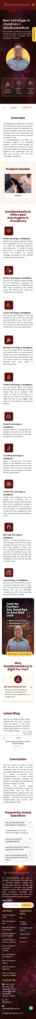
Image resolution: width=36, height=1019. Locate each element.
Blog (21, 918)
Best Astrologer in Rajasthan (9, 968)
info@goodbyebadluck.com (12, 1013)
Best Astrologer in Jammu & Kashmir (9, 941)
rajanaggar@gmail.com (11, 1008)
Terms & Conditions (23, 923)
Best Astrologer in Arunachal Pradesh (9, 948)
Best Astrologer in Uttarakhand (9, 955)
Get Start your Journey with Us (19, 654)
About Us (22, 942)
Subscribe (27, 905)
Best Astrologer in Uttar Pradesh (9, 934)
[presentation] (6, 685)
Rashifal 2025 (17, 107)
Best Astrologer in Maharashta (9, 928)
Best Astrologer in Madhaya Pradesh (9, 974)
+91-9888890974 (7, 1001)
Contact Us (9, 980)
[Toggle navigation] (33, 4)
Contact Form (34, 34)
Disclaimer (23, 938)
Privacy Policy (24, 934)
